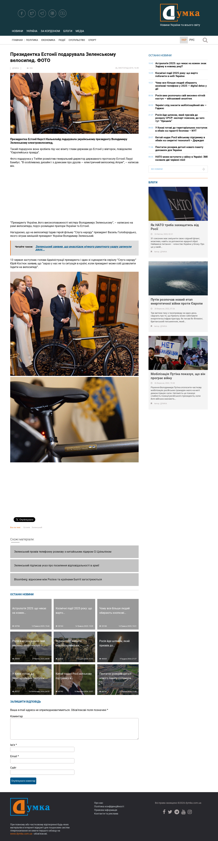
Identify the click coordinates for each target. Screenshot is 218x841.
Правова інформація (105, 810)
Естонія (27, 527)
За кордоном (50, 31)
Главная (17, 40)
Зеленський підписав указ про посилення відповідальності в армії (56, 565)
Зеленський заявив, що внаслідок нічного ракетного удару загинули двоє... (83, 248)
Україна (31, 31)
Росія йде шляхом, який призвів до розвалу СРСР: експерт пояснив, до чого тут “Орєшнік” (179, 118)
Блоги (67, 31)
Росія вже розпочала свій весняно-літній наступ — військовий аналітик (180, 97)
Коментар (16, 716)
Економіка (48, 40)
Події (62, 40)
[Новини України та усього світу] (180, 19)
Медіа (80, 31)
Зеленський (37, 527)
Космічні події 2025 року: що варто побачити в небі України (176, 75)
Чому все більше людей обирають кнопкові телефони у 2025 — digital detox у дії (181, 85)
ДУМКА (15, 68)
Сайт (13, 767)
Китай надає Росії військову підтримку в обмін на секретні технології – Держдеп (180, 139)
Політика (32, 40)
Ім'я (13, 745)
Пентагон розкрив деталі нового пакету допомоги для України (179, 149)
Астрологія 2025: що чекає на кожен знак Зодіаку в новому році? (180, 65)
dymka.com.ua (193, 803)
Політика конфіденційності (109, 806)
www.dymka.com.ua (21, 833)
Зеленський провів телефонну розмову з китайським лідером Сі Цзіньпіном (62, 551)
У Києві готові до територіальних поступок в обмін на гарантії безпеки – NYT (181, 129)
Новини (17, 31)
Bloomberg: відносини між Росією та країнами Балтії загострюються (58, 579)
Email (14, 756)
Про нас (98, 803)
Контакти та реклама (106, 813)
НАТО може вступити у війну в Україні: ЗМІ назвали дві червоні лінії (181, 158)
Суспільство (77, 40)
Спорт (92, 40)
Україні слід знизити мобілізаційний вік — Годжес (180, 107)
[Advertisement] (74, 194)
